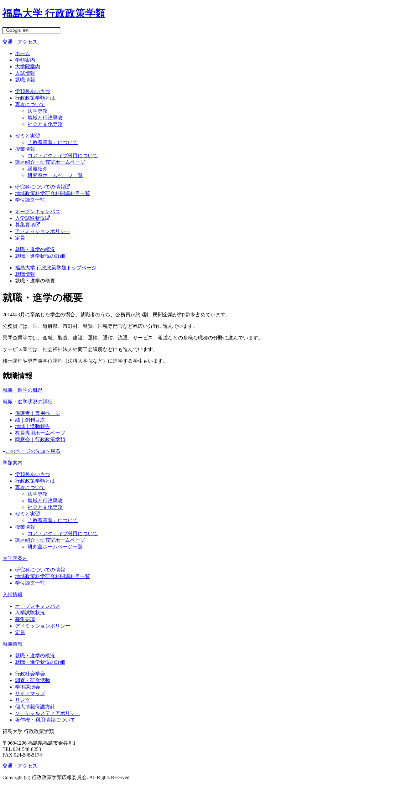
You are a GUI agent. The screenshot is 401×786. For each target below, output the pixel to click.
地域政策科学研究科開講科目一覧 (52, 193)
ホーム (22, 53)
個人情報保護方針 (35, 706)
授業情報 (25, 149)
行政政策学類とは (35, 98)
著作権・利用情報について (45, 719)
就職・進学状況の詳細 (40, 256)
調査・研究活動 (32, 680)
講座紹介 (38, 168)
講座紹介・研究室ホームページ (50, 162)
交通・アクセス (20, 41)
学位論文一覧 (30, 200)
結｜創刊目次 (30, 419)
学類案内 (25, 60)
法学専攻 (38, 111)
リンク (22, 700)
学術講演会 (27, 687)
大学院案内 (27, 66)
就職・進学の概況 (35, 249)
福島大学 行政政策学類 (54, 13)
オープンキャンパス (37, 211)
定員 (20, 237)
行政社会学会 (30, 673)
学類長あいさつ (32, 91)
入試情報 (25, 73)
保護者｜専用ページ (37, 413)
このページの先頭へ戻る (32, 451)
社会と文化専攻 (45, 124)
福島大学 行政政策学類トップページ (55, 267)
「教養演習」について (53, 142)
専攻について (30, 104)
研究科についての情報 (40, 186)
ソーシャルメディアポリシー (47, 713)
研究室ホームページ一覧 (55, 175)
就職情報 (25, 79)
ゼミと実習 (27, 135)
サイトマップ (30, 693)
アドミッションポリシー (42, 231)
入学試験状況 (30, 218)
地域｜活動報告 (32, 426)
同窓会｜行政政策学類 (40, 439)
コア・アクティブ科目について (63, 155)
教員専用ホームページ (40, 433)
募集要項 (25, 224)
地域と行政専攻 (45, 117)
